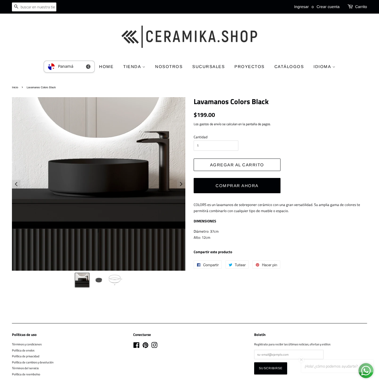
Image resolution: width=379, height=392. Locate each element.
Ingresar (301, 6)
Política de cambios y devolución (33, 362)
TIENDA (132, 66)
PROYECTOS (249, 66)
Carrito (361, 6)
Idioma (323, 66)
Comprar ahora (237, 185)
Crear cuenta (328, 6)
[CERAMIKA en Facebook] (136, 346)
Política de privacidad (25, 356)
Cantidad (201, 137)
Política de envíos (23, 350)
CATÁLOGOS (289, 66)
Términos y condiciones (27, 344)
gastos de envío (210, 124)
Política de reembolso (26, 374)
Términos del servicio (25, 368)
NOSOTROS (169, 66)
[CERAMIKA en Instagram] (154, 346)
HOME (106, 66)
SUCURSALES (208, 66)
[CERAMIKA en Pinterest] (145, 346)
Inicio (15, 87)
